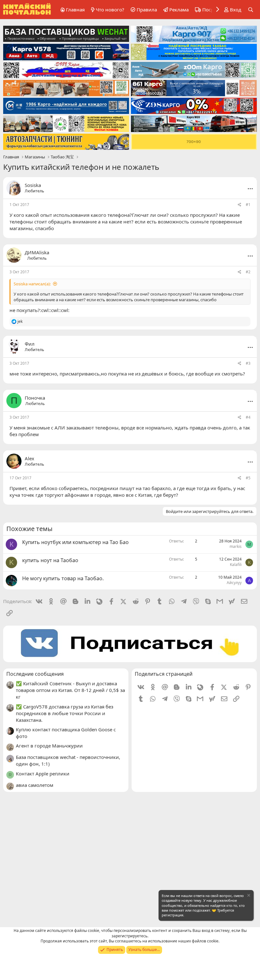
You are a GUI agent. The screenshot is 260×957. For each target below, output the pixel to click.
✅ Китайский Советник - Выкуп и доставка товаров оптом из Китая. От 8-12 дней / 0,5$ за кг (70, 690)
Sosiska (33, 185)
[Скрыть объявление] (248, 896)
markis (236, 546)
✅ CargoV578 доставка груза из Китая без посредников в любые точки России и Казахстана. (64, 713)
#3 (248, 363)
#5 (248, 478)
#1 (248, 204)
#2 (248, 272)
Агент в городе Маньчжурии (49, 745)
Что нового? (110, 9)
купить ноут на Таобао (50, 560)
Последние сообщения (35, 673)
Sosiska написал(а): (32, 284)
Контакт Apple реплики (42, 773)
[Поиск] (250, 10)
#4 (248, 417)
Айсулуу (234, 582)
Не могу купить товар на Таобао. (63, 578)
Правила (147, 9)
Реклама (179, 9)
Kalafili (236, 564)
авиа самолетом (34, 785)
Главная (75, 9)
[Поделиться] (240, 205)
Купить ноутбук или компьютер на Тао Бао (75, 542)
